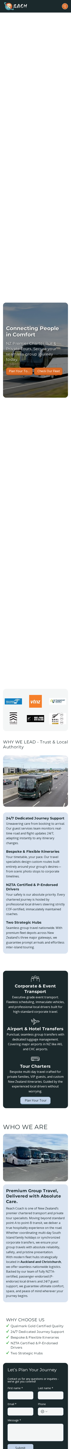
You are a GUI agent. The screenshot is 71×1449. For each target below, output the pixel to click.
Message (14, 1420)
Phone (42, 1404)
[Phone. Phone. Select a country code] (44, 1411)
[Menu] (65, 6)
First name (15, 1388)
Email (12, 1404)
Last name (45, 1388)
